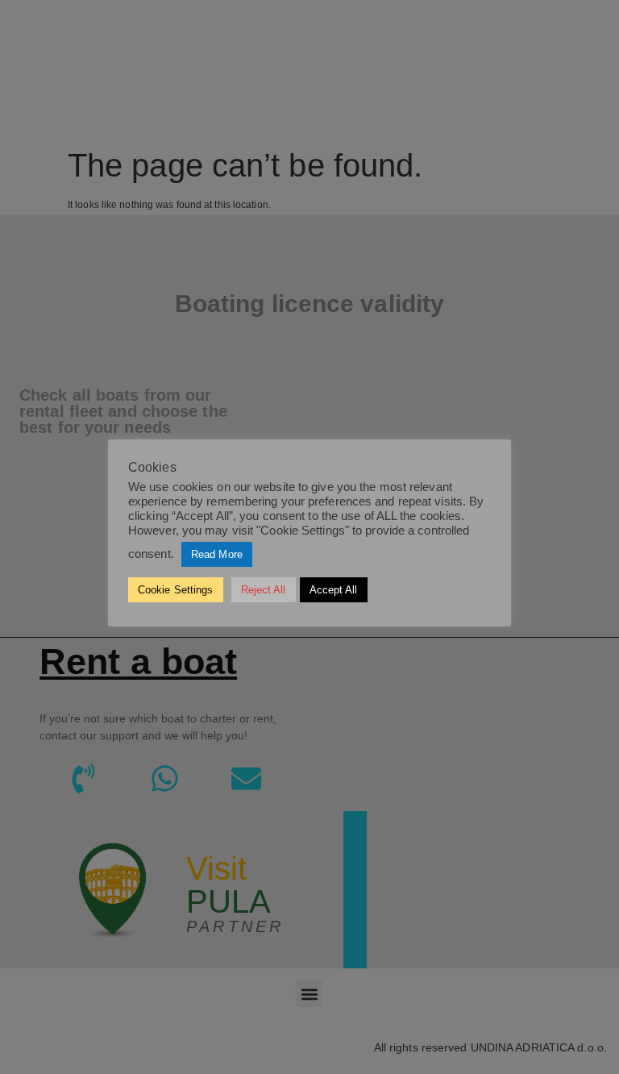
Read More (217, 554)
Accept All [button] (334, 590)
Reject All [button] (263, 590)
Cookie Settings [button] (176, 590)
